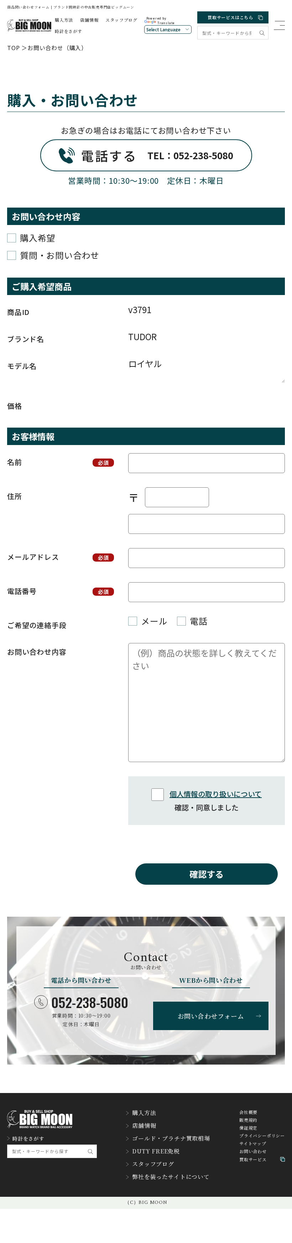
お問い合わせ (253, 1151)
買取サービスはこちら (230, 17)
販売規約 (248, 1120)
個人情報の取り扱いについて (216, 794)
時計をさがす (68, 31)
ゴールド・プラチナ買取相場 (171, 1138)
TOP (13, 47)
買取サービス (253, 1159)
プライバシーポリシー (262, 1136)
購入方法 (64, 20)
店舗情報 (89, 20)
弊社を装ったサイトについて (170, 1177)
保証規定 (248, 1128)
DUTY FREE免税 (156, 1151)
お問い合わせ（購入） (57, 47)
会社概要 (248, 1112)
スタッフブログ (121, 20)
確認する (206, 874)
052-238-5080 (89, 1002)
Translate (166, 23)
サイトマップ (252, 1143)
